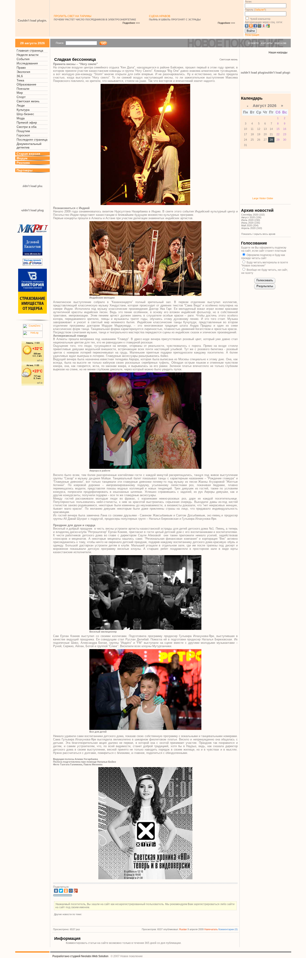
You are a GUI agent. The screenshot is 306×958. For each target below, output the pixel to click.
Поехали (23, 88)
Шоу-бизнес (25, 114)
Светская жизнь (28, 101)
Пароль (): (256, 9)
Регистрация (252, 34)
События (23, 59)
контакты (266, 43)
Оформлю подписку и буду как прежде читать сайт (263, 256)
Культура (23, 109)
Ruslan (183, 929)
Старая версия (28, 153)
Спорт (21, 97)
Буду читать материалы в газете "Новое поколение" (264, 264)
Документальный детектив (29, 145)
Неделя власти (28, 55)
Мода (21, 118)
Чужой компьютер (259, 18)
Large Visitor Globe (262, 198)
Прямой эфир (27, 122)
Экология (23, 72)
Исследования (27, 63)
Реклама (23, 162)
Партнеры (24, 170)
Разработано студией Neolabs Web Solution (80, 956)
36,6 (20, 76)
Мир (20, 92)
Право (21, 67)
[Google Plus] (76, 891)
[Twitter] (61, 891)
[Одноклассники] (66, 891)
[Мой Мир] (71, 891)
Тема (20, 80)
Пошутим (23, 131)
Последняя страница (32, 139)
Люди (21, 105)
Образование (26, 84)
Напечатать (211, 929)
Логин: (248, 1)
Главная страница (30, 50)
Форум (22, 158)
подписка (280, 43)
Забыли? (260, 9)
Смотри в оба (27, 127)
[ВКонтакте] (56, 891)
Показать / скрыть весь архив (258, 234)
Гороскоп (23, 135)
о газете (253, 43)
